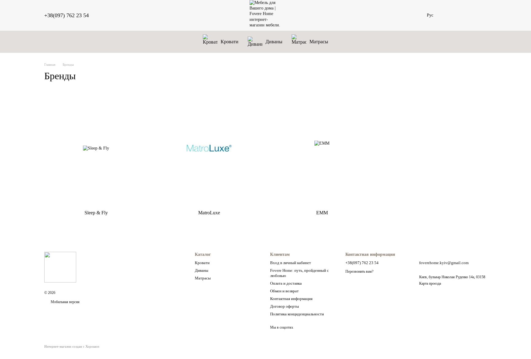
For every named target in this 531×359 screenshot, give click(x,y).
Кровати (229, 41)
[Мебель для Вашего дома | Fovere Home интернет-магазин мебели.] (60, 267)
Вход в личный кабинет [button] (290, 262)
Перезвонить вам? (359, 271)
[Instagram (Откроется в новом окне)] (109, 15)
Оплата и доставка (286, 283)
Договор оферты (284, 306)
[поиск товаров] (416, 15)
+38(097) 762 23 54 (66, 15)
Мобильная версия (65, 302)
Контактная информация (291, 298)
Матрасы (318, 41)
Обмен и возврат (284, 291)
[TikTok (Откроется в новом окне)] (117, 15)
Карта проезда (430, 283)
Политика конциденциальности (297, 314)
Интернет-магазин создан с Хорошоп (71, 346)
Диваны (274, 41)
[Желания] (450, 15)
